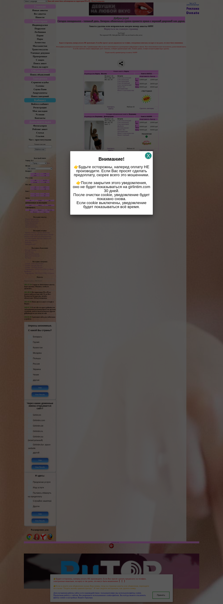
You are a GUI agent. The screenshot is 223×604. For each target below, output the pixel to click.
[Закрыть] (148, 155)
